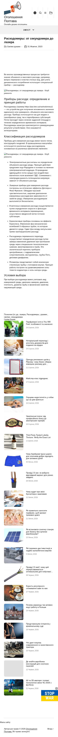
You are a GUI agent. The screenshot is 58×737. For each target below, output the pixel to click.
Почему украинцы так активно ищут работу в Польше (39, 606)
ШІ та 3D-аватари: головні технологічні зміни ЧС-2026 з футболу (38, 682)
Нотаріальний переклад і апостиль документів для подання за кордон (37, 343)
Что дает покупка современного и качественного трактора (39, 645)
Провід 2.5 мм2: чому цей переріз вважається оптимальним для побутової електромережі (38, 570)
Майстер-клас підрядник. (37, 378)
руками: (44, 314)
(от (14, 314)
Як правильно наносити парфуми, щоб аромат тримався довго (36, 512)
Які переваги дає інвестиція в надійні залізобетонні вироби (39, 549)
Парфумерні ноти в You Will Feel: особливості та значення (39, 323)
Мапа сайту (5, 722)
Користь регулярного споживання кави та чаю (37, 587)
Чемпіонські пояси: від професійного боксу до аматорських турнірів (36, 418)
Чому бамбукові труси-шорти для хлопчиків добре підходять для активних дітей (39, 456)
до (17, 314)
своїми (7, 317)
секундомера (17, 317)
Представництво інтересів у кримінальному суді (38, 625)
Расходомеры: (33, 314)
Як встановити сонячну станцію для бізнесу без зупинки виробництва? (40, 531)
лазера (22, 314)
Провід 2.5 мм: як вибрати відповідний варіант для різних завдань (39, 475)
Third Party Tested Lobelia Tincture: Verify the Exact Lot (38, 436)
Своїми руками (13, 46)
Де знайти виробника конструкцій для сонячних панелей (37, 663)
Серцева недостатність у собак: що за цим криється (40, 398)
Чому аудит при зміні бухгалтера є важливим (36, 493)
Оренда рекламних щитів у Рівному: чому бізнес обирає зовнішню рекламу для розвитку (38, 362)
